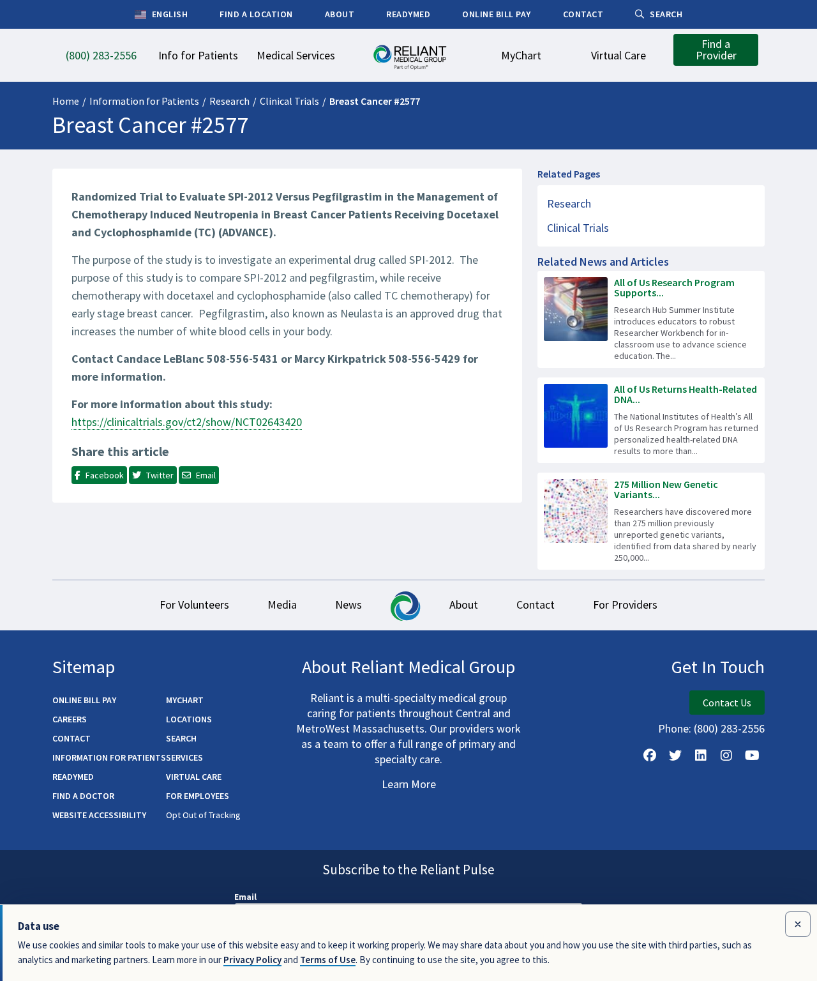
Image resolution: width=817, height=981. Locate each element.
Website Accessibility (99, 815)
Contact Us (727, 702)
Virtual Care (193, 776)
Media (282, 604)
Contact (535, 604)
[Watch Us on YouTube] (752, 755)
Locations (189, 719)
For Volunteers (194, 604)
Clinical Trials (289, 101)
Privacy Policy (252, 960)
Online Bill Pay (84, 700)
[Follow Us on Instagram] (726, 755)
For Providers (625, 604)
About (463, 604)
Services (184, 757)
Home (65, 101)
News (348, 604)
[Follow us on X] (675, 755)
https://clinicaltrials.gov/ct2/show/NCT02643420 (186, 421)
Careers (69, 719)
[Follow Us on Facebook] (650, 755)
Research (229, 101)
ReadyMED (73, 776)
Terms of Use (328, 960)
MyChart (185, 700)
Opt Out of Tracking (203, 815)
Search (181, 738)
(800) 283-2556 (729, 728)
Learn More (409, 784)
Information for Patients (144, 101)
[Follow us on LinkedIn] (701, 755)
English (168, 14)
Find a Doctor (83, 796)
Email (245, 896)
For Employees (197, 796)
